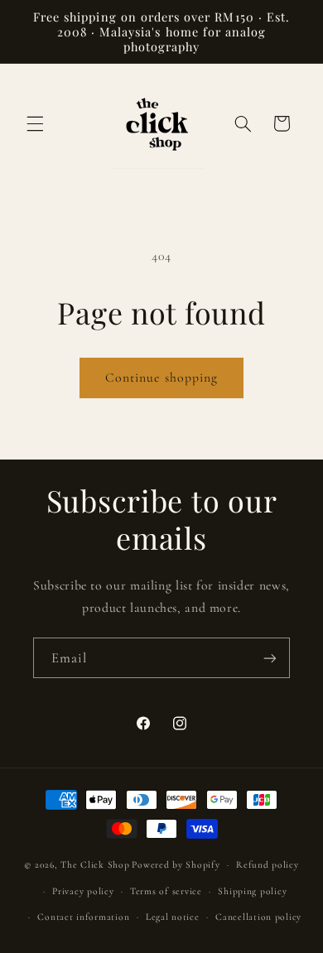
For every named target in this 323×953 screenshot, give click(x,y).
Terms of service (166, 891)
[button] (35, 123)
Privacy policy (82, 891)
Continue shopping (161, 377)
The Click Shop (94, 864)
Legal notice (173, 916)
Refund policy (267, 864)
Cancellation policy (258, 916)
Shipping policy (252, 891)
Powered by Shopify (175, 864)
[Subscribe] (270, 658)
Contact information (83, 916)
